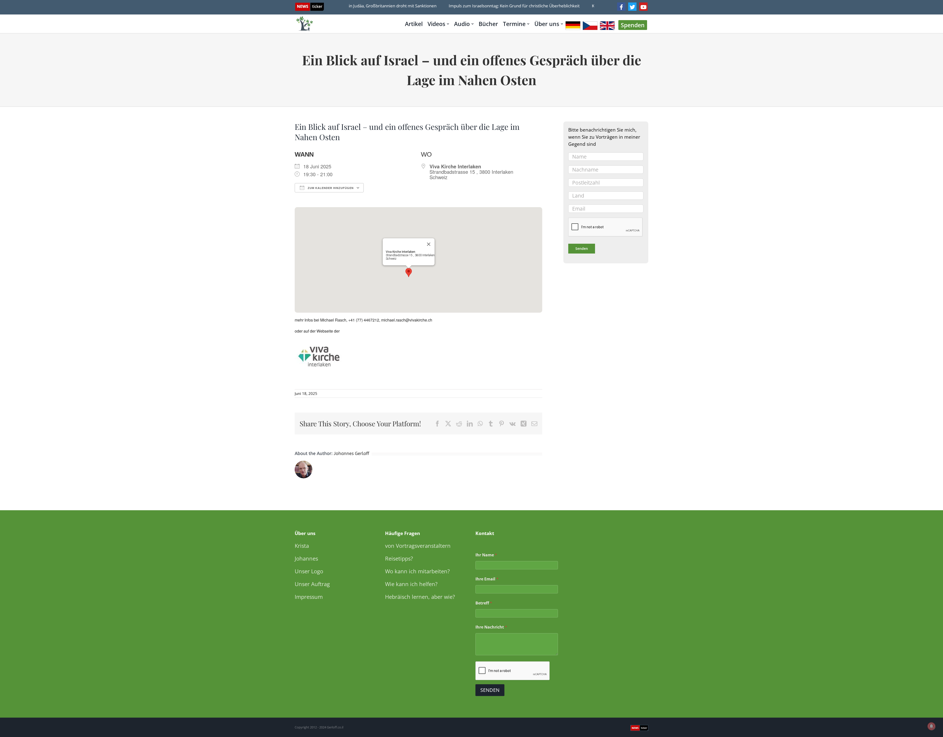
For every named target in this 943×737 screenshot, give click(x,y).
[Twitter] (632, 6)
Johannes (306, 558)
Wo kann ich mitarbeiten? (417, 571)
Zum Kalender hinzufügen (330, 188)
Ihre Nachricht (491, 627)
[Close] (429, 244)
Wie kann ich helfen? (411, 584)
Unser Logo (309, 571)
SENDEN (489, 690)
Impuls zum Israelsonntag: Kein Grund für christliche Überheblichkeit (499, 6)
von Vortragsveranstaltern (418, 545)
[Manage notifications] (931, 726)
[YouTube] (643, 6)
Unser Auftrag (312, 584)
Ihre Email (487, 579)
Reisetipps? (399, 558)
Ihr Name (486, 555)
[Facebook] (621, 6)
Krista (302, 545)
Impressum (309, 596)
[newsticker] (309, 5)
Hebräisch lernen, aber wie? (420, 596)
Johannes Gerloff (351, 453)
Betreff (483, 603)
